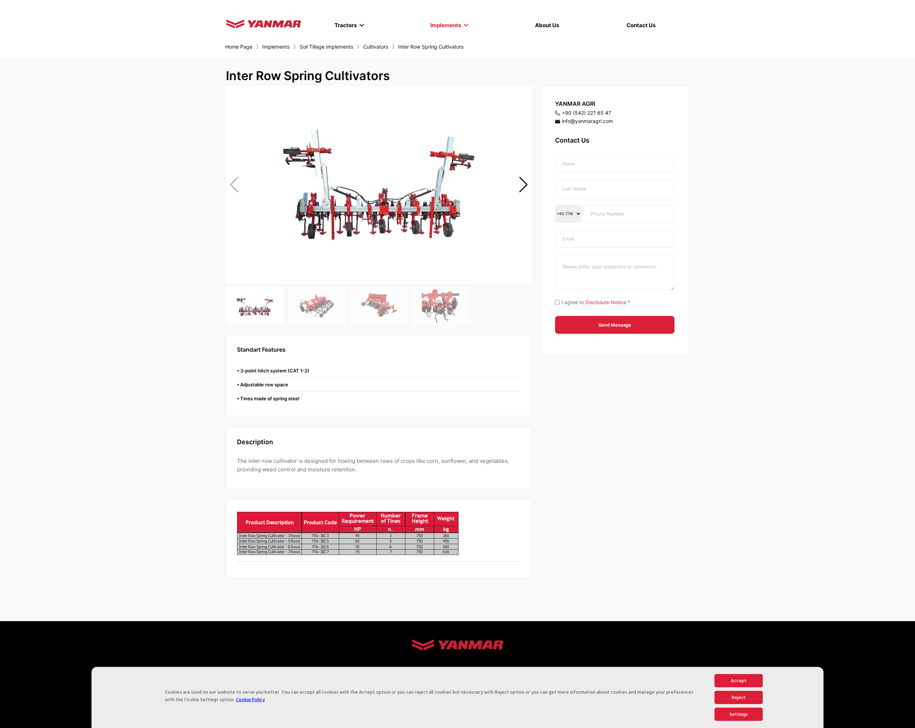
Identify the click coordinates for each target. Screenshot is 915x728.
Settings (738, 714)
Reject (739, 697)
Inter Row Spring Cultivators (431, 47)
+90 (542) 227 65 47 (586, 113)
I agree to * (596, 302)
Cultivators (375, 47)
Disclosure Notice (605, 302)
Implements (276, 47)
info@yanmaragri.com (587, 121)
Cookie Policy (250, 699)
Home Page (238, 47)
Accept (739, 681)
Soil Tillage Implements (326, 47)
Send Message (614, 325)
